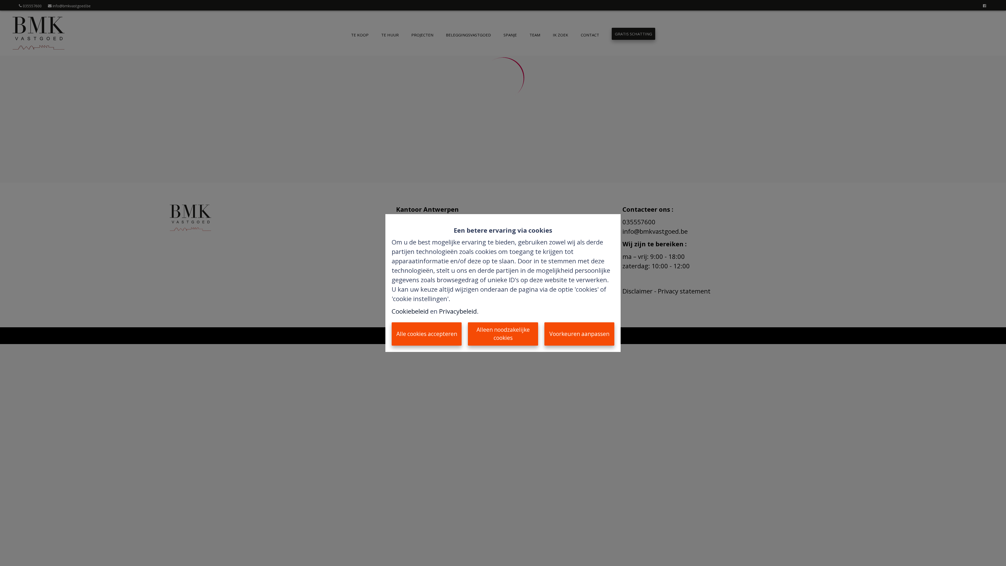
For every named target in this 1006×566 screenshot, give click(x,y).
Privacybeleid (458, 311)
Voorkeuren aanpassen (579, 334)
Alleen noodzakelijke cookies (503, 334)
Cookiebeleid (410, 311)
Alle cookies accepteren (426, 334)
